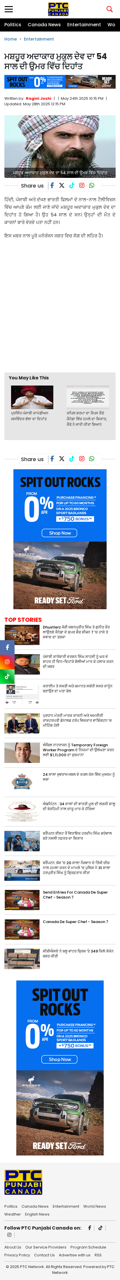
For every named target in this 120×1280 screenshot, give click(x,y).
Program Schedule (88, 1246)
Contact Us (44, 1254)
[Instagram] (9, 1235)
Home (10, 39)
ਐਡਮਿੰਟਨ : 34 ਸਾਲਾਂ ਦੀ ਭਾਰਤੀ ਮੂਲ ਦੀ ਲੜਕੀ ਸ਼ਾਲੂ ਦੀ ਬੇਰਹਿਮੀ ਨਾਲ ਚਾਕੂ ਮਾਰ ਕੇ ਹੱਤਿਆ (79, 806)
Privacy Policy (17, 1254)
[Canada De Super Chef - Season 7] (22, 929)
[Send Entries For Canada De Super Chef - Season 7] (22, 899)
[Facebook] (89, 1228)
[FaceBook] (54, 186)
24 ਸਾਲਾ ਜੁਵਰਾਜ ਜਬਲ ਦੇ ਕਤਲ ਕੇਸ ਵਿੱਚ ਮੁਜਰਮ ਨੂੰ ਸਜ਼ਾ (79, 777)
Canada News (44, 24)
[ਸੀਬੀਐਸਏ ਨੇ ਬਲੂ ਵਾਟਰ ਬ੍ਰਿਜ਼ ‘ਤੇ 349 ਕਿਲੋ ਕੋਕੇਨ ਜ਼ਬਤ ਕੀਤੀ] (22, 958)
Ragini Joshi (38, 98)
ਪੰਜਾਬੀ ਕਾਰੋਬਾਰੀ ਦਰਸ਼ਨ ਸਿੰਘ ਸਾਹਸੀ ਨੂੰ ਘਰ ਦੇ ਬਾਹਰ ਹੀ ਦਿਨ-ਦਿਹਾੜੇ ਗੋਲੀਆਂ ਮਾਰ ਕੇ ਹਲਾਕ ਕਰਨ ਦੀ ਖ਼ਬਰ (78, 661)
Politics (12, 24)
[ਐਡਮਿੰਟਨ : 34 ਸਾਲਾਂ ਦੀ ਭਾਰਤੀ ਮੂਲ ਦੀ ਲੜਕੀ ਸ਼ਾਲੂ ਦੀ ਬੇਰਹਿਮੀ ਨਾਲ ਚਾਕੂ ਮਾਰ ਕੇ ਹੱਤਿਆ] (22, 811)
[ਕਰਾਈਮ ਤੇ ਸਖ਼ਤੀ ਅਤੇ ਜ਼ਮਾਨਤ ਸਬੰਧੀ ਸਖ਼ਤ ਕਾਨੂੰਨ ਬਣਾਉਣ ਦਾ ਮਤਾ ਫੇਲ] (22, 693)
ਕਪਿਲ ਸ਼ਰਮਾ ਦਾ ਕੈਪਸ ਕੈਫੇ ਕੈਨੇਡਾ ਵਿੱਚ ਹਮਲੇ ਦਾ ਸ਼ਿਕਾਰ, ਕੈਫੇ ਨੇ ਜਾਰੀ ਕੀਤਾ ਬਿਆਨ (87, 418)
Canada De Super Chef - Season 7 (75, 921)
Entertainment (84, 24)
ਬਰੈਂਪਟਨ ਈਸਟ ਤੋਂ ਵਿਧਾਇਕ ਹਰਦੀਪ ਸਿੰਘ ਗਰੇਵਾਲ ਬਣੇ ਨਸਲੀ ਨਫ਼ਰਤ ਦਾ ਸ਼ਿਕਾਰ (77, 836)
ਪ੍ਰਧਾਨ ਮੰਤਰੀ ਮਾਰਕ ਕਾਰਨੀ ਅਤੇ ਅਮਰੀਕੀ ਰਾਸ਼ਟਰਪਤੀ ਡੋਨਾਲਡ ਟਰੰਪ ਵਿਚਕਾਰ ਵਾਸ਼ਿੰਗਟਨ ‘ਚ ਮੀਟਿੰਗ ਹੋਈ (77, 720)
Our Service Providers (45, 1246)
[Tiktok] (101, 1228)
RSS (98, 1254)
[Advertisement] (60, 306)
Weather (12, 1213)
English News (37, 1213)
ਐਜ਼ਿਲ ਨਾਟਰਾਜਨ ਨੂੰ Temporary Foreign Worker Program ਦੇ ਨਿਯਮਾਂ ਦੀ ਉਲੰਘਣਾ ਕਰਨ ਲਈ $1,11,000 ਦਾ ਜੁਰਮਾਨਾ (78, 750)
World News (94, 1206)
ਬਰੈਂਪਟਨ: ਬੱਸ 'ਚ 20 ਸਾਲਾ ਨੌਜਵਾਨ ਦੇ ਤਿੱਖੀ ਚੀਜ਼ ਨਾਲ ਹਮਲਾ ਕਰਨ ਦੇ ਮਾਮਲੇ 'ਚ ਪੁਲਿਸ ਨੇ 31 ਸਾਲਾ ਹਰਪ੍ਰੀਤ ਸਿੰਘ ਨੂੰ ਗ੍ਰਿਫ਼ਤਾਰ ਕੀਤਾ (76, 867)
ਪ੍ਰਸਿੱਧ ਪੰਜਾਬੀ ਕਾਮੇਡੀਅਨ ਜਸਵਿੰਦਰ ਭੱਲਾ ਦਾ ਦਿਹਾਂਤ (29, 416)
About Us (12, 1246)
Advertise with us (75, 1254)
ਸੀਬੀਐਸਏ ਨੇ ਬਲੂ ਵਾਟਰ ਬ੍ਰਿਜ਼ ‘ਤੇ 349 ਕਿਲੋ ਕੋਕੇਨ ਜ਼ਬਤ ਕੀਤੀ (78, 953)
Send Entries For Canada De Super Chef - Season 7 (75, 894)
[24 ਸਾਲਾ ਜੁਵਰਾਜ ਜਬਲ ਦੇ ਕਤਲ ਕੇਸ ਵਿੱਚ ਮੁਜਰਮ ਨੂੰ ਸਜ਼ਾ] (22, 782)
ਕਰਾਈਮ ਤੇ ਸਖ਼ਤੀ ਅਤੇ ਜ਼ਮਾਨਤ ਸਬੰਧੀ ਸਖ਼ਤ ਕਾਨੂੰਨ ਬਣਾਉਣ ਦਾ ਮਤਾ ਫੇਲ (77, 688)
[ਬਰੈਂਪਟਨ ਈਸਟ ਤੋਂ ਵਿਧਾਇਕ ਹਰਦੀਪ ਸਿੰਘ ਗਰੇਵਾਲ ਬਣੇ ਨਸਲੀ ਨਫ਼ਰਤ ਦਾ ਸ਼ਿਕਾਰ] (22, 841)
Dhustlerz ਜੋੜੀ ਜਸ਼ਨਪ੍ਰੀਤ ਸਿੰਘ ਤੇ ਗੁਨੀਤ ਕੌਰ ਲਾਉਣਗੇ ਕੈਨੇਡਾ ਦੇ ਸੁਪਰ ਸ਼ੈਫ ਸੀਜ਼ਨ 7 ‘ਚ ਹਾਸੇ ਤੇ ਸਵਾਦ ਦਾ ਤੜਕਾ (76, 632)
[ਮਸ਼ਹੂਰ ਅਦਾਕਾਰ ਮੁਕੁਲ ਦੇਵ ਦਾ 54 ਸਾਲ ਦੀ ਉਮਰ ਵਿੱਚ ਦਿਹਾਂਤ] (60, 146)
